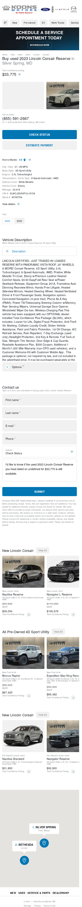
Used (20, 54)
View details (8, 204)
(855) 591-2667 (15, 118)
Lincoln (36, 54)
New (13, 900)
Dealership (61, 900)
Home (5, 54)
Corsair (46, 54)
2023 (28, 54)
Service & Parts (38, 900)
